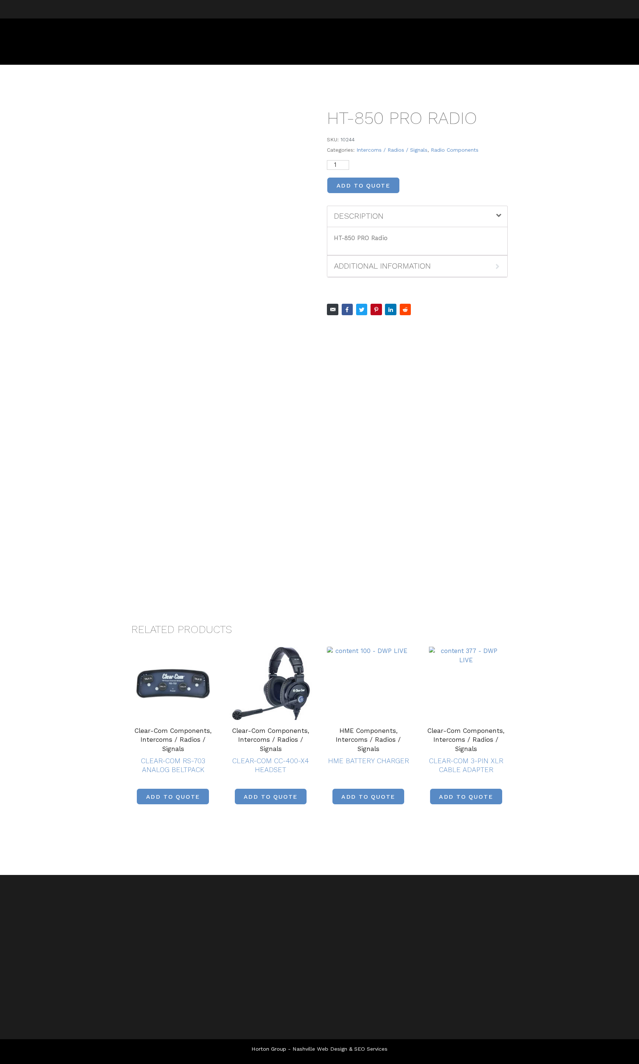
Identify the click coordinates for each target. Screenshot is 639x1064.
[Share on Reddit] (405, 309)
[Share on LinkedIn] (390, 309)
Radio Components (455, 150)
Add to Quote (364, 185)
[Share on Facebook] (347, 309)
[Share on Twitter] (362, 309)
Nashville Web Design (320, 1049)
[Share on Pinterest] (376, 309)
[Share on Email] (332, 309)
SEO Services (371, 1049)
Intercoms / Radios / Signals (391, 150)
